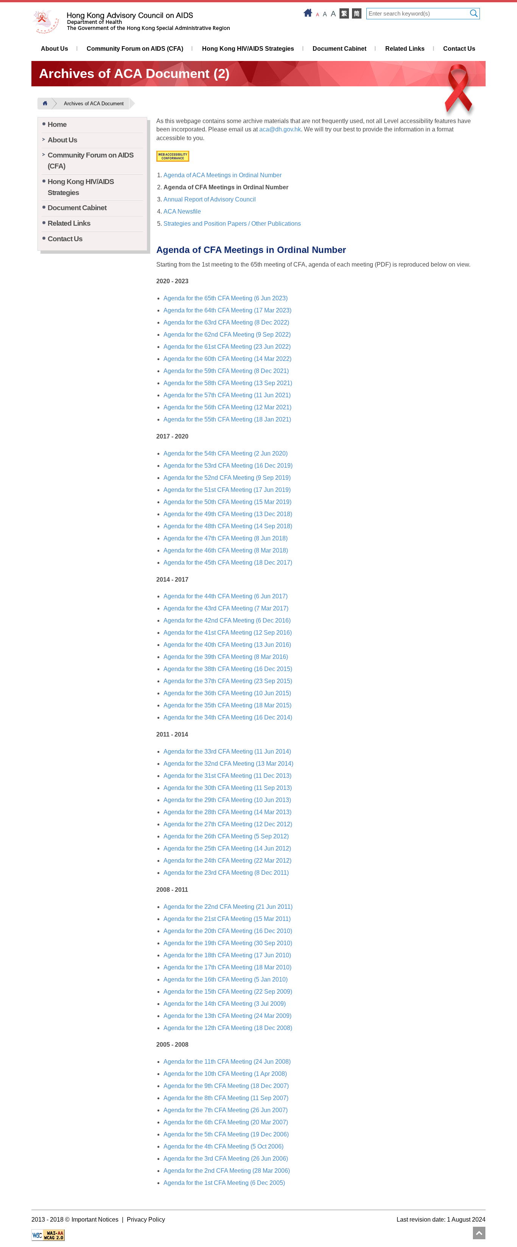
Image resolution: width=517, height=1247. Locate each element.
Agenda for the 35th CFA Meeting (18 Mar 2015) (227, 705)
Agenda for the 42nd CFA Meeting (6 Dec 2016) (227, 620)
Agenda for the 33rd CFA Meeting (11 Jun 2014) (227, 751)
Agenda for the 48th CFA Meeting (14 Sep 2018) (228, 526)
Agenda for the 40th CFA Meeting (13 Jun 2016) (227, 644)
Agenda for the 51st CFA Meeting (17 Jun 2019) (227, 490)
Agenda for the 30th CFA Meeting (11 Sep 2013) (228, 788)
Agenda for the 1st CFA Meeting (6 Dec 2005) (224, 1183)
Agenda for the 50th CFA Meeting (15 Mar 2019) (227, 502)
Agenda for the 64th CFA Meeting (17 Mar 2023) (227, 310)
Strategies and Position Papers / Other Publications (232, 223)
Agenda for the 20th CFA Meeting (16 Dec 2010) (228, 931)
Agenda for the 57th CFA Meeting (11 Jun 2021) (227, 395)
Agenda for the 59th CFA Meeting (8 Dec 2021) (226, 371)
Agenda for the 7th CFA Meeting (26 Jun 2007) (226, 1110)
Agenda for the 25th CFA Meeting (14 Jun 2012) (227, 848)
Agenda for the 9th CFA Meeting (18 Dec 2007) (226, 1086)
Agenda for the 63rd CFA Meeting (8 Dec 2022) (226, 322)
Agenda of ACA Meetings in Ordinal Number (223, 175)
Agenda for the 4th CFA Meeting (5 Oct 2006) (223, 1146)
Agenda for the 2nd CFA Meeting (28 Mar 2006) (227, 1170)
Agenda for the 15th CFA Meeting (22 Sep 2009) (228, 991)
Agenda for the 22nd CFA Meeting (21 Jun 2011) (228, 907)
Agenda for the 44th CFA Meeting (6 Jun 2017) (226, 596)
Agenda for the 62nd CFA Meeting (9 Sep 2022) (227, 334)
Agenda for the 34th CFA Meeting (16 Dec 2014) (228, 717)
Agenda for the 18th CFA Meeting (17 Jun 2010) (227, 955)
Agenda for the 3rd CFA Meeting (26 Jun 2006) (226, 1158)
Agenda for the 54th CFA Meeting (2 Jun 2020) (226, 453)
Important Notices (95, 1219)
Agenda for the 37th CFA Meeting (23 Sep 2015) (228, 681)
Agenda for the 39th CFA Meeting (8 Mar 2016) (226, 657)
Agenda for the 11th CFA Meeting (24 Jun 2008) (227, 1061)
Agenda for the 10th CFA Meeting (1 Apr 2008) (225, 1074)
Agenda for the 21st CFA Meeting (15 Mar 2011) (227, 919)
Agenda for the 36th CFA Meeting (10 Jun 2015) (227, 693)
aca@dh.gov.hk (280, 129)
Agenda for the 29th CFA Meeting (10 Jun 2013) (227, 800)
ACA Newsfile (182, 211)
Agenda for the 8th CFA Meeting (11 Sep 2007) (226, 1098)
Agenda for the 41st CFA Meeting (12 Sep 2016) (228, 632)
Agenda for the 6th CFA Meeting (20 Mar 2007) (226, 1122)
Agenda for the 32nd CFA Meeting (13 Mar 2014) (228, 763)
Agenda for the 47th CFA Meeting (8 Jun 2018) (226, 538)
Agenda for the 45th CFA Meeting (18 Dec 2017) (228, 562)
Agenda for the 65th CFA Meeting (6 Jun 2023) (226, 298)
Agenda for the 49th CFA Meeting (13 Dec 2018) (228, 514)
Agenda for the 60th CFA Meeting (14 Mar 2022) (227, 359)
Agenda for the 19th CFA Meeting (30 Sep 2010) (228, 943)
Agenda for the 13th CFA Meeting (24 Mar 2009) (227, 1016)
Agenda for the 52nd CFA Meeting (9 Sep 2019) (227, 477)
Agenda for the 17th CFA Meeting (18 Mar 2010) (227, 967)
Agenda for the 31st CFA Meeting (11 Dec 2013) (227, 776)
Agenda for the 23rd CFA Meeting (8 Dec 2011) (226, 872)
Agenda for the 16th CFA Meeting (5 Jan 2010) (226, 979)
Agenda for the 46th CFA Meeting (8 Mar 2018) (226, 550)
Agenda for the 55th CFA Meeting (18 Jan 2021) (227, 419)
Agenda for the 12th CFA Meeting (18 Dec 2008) (228, 1028)
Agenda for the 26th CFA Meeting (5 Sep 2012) (226, 836)
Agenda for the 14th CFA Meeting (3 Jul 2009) (225, 1003)
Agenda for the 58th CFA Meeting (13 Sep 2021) (228, 383)
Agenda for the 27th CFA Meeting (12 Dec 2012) (228, 824)
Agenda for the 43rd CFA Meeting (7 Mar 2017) (226, 608)
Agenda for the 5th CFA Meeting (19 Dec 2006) (226, 1134)
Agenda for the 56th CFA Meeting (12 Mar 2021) (227, 407)
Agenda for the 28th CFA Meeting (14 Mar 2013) (227, 812)
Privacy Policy (146, 1219)
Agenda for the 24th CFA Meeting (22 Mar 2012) (227, 860)
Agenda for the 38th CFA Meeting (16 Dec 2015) (228, 669)
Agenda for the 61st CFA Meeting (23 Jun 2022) (227, 346)
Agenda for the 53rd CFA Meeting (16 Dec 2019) (228, 465)
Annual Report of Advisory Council (210, 199)
